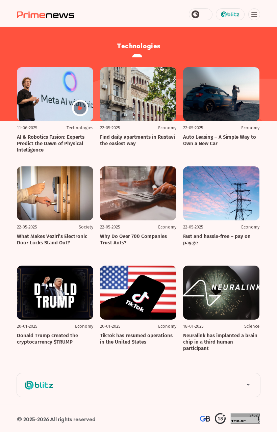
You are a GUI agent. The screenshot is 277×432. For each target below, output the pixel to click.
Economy (167, 127)
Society (86, 227)
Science (251, 326)
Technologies (80, 127)
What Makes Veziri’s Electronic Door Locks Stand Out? (52, 239)
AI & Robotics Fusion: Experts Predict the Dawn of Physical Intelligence (50, 143)
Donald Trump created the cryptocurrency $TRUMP (47, 338)
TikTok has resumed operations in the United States (136, 338)
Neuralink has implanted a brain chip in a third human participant (220, 341)
